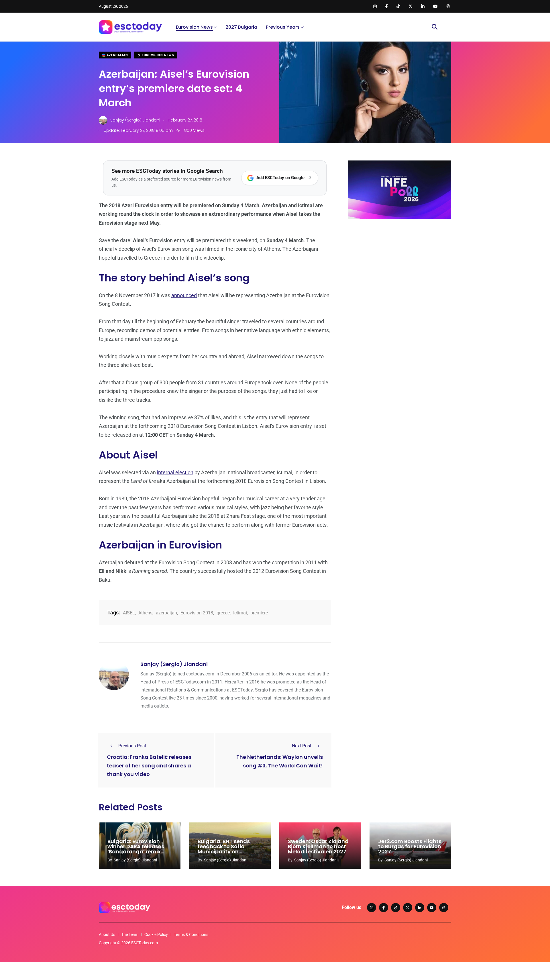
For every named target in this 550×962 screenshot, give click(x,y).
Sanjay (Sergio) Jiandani (174, 664)
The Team (129, 934)
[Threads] (443, 907)
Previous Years (283, 27)
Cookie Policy (156, 934)
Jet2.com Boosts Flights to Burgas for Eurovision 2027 (409, 846)
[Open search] (434, 27)
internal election (175, 472)
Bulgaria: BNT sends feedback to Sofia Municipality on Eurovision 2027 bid (224, 849)
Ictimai (240, 613)
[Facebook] (383, 907)
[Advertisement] (399, 267)
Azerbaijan (116, 55)
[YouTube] (431, 907)
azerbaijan (166, 613)
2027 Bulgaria (241, 27)
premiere (259, 613)
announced (184, 295)
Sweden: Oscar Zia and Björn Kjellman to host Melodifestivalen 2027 (318, 846)
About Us (107, 934)
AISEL (129, 613)
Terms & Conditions (191, 934)
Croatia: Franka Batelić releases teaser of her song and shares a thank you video (149, 766)
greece (223, 613)
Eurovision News (194, 27)
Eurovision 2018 (196, 613)
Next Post (301, 746)
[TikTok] (395, 907)
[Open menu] (448, 27)
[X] (407, 907)
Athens (145, 613)
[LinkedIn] (419, 907)
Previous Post (132, 746)
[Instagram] (371, 907)
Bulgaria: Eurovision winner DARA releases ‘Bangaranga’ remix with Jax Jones (135, 849)
